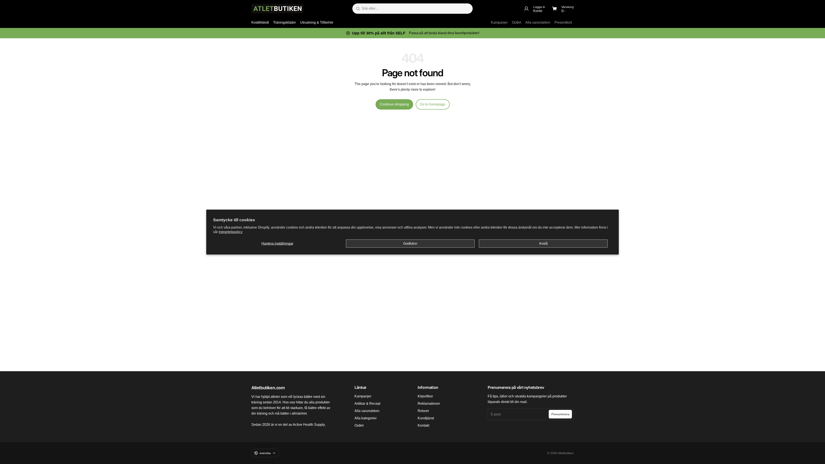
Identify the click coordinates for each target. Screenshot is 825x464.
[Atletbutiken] (277, 8)
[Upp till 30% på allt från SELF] (412, 33)
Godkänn (410, 243)
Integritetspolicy (231, 232)
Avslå (543, 243)
